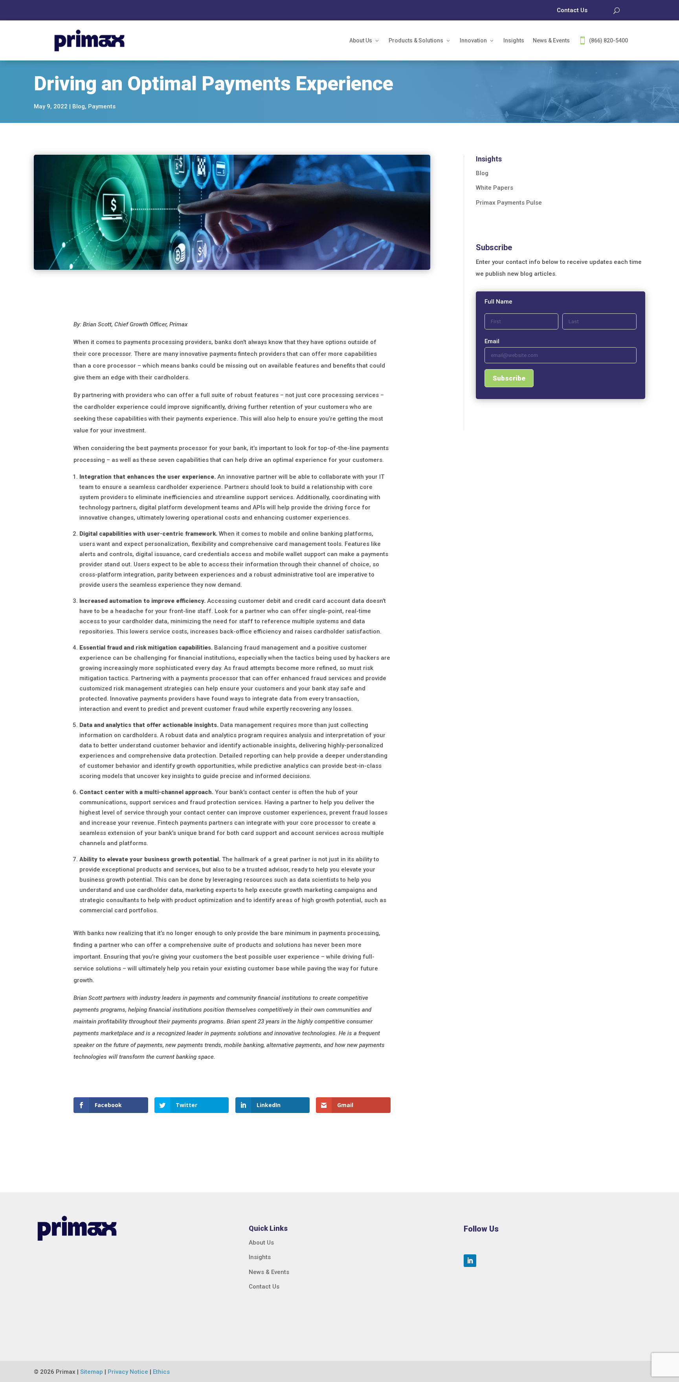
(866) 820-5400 (608, 40)
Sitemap (91, 1371)
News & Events (551, 40)
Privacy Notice (128, 1371)
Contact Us (264, 1286)
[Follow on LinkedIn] (470, 1260)
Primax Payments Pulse (509, 202)
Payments (102, 106)
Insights (513, 40)
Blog (78, 106)
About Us (360, 40)
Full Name (498, 301)
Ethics (161, 1371)
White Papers (494, 187)
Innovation (473, 40)
